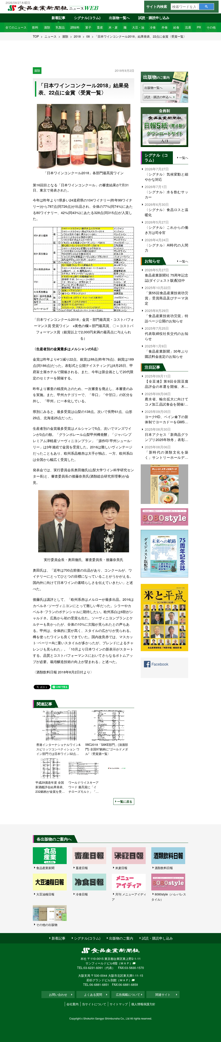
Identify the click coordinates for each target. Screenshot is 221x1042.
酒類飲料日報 (164, 868)
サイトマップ (119, 1004)
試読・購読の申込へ (158, 97)
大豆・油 (138, 27)
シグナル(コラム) (87, 17)
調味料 (74, 27)
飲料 (35, 27)
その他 (211, 27)
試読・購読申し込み (153, 17)
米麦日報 (121, 868)
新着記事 (58, 17)
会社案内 (72, 1004)
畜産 (100, 27)
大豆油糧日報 (45, 894)
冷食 (153, 27)
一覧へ (183, 157)
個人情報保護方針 (143, 1004)
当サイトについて (94, 1004)
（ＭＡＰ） (125, 963)
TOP (36, 36)
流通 (188, 27)
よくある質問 (93, 994)
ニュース (50, 36)
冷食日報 (82, 894)
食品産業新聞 (45, 868)
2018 (77, 36)
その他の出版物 (46, 924)
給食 (176, 27)
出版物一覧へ (119, 17)
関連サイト (162, 994)
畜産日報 (82, 868)
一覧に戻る (124, 801)
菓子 (88, 27)
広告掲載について (128, 994)
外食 (165, 27)
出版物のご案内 (121, 938)
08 (88, 36)
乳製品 (60, 27)
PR (199, 27)
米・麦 (113, 27)
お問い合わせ (58, 994)
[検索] (206, 6)
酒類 (47, 27)
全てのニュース (16, 27)
